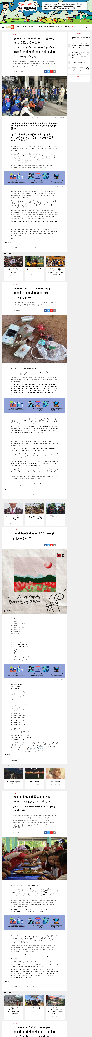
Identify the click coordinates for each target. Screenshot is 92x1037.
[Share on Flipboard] (51, 71)
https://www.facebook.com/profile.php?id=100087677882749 (31, 750)
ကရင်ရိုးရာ (27, 986)
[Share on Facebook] (45, 71)
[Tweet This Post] (48, 71)
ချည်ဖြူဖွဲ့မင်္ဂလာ (35, 986)
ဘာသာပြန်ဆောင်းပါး (41, 26)
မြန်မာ (32, 247)
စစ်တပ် (27, 494)
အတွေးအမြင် (31, 26)
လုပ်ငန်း (36, 247)
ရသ (57, 26)
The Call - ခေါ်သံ (21, 760)
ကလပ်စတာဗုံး (21, 494)
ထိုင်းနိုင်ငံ (24, 158)
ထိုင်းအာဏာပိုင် (21, 247)
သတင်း (18, 26)
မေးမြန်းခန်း (50, 26)
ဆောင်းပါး (24, 26)
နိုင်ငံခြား (27, 247)
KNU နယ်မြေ (21, 986)
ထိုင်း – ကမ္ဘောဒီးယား (65, 26)
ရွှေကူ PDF (32, 494)
